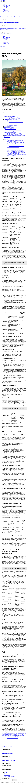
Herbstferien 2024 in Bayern (10, 128)
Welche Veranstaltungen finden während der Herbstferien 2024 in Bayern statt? (16, 153)
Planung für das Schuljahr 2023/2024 (15, 134)
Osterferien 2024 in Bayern (10, 123)
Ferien (3, 49)
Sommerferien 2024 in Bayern (11, 119)
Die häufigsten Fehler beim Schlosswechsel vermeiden (12, 16)
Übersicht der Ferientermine (14, 117)
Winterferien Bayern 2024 (19, 735)
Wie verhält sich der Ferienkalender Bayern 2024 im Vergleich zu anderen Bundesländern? (16, 151)
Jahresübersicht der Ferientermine (15, 133)
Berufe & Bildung (6, 5)
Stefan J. (4, 59)
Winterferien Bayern (9, 126)
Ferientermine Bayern (21, 733)
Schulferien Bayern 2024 (7, 734)
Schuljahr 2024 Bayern (18, 734)
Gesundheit (5, 6)
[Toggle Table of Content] (3, 112)
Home (5, 772)
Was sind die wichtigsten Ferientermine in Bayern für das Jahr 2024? (15, 141)
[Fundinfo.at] (7, 33)
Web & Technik (6, 11)
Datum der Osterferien (13, 124)
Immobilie (5, 7)
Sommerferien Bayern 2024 (8, 735)
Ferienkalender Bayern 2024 (10, 132)
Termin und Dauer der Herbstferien (15, 129)
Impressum (6, 773)
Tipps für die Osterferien (13, 125)
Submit (14, 779)
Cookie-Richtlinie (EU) (9, 776)
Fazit (7, 138)
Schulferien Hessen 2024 (12, 738)
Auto (4, 4)
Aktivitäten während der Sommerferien (16, 121)
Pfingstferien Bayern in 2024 (10, 127)
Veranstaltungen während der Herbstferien (16, 131)
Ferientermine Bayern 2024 (10, 116)
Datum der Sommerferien (13, 120)
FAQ (7, 139)
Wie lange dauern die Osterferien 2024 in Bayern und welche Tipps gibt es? (15, 146)
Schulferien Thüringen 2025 (8, 760)
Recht (4, 9)
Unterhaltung (5, 10)
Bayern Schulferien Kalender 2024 (9, 733)
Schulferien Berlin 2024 (14, 736)
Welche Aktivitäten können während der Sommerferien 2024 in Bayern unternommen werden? (15, 143)
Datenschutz (7, 775)
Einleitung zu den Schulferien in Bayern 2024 (14, 115)
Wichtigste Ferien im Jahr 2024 (14, 118)
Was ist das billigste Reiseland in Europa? (9, 22)
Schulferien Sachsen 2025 (7, 746)
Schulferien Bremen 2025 (7, 753)
